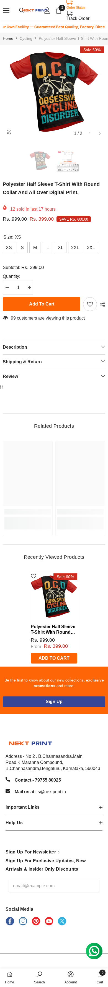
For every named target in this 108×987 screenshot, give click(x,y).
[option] (54, 92)
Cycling (26, 38)
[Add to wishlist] (90, 304)
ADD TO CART (54, 658)
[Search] (22, 10)
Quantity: (11, 276)
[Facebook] (10, 921)
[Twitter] (62, 921)
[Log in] (47, 10)
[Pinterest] (36, 921)
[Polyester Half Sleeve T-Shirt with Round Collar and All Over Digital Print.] (54, 596)
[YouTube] (49, 921)
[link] (27, 512)
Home (8, 38)
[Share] (101, 304)
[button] (89, 133)
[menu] (6, 10)
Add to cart (41, 304)
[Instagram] (23, 921)
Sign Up (54, 701)
